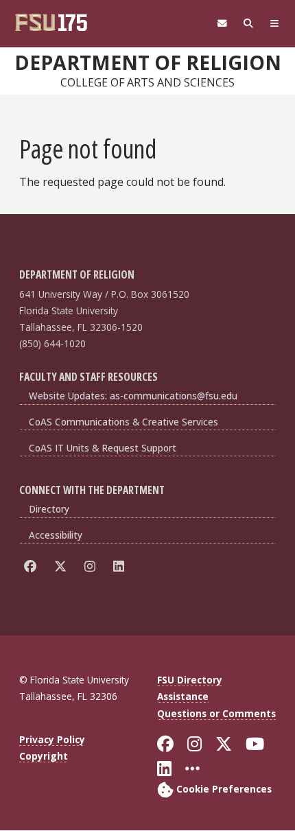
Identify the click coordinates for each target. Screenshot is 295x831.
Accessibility (55, 534)
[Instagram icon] (92, 565)
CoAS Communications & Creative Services (123, 421)
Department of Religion (147, 62)
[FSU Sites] (274, 24)
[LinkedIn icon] (121, 565)
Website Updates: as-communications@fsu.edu (133, 395)
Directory (49, 508)
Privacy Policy (52, 739)
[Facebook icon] (32, 565)
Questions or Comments (216, 713)
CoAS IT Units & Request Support (102, 447)
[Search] (248, 24)
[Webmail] (222, 24)
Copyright (43, 755)
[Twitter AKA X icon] (62, 565)
